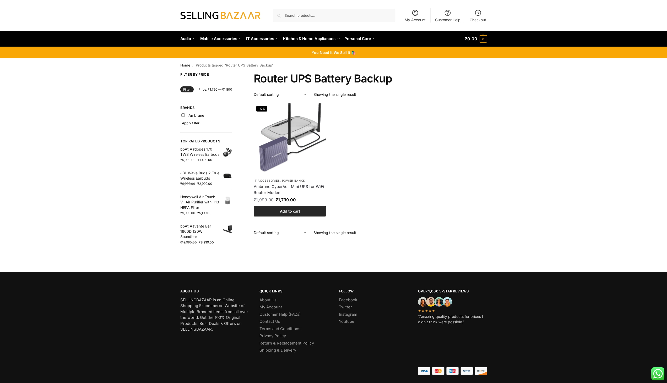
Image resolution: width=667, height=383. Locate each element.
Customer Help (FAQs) (280, 314)
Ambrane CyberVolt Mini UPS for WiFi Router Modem (289, 189)
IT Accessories (267, 180)
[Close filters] (233, 75)
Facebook (348, 299)
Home (185, 65)
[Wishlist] (318, 111)
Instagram (348, 314)
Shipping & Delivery (277, 350)
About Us (267, 299)
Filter (187, 89)
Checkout (478, 20)
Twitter (345, 306)
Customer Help (447, 20)
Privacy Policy (272, 335)
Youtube (346, 321)
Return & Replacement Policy (286, 343)
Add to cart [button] (290, 211)
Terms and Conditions (279, 328)
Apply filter (190, 123)
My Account (415, 20)
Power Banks (293, 180)
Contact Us (269, 321)
